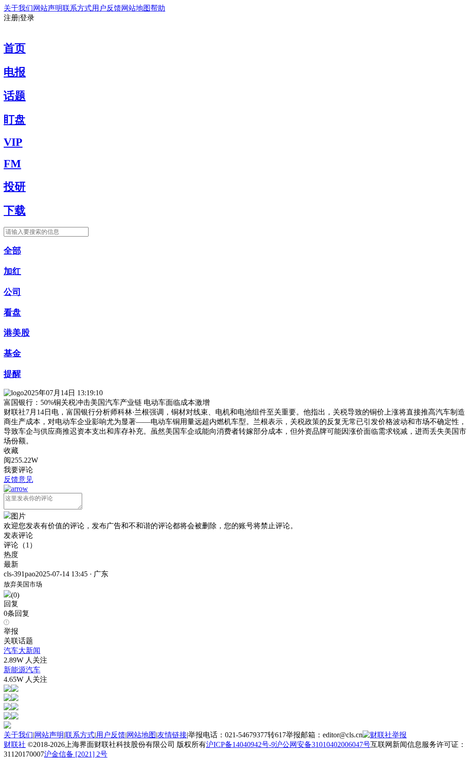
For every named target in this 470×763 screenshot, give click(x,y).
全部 (12, 250)
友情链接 (172, 735)
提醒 (12, 374)
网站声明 (47, 8)
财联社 (15, 744)
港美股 (17, 332)
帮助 (158, 8)
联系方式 (77, 8)
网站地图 (136, 8)
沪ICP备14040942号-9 (240, 744)
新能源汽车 (22, 670)
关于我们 (18, 8)
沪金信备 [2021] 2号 (75, 754)
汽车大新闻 (22, 650)
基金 (12, 353)
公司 (12, 292)
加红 (12, 271)
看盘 (12, 312)
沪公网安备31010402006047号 (322, 744)
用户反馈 (106, 8)
